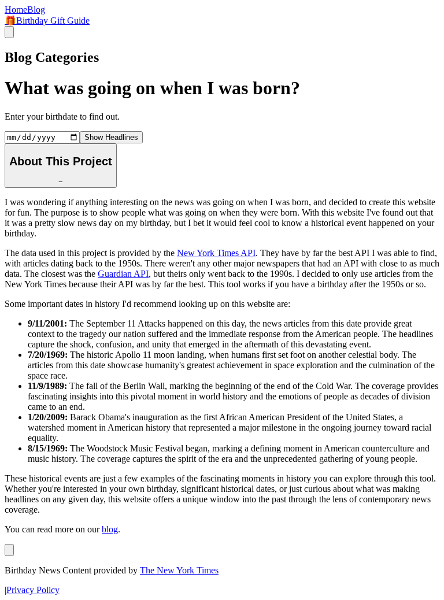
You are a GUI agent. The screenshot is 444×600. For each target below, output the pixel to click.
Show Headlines (111, 137)
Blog (36, 9)
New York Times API (216, 253)
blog (110, 529)
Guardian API (123, 274)
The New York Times (179, 570)
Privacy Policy (33, 590)
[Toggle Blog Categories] (9, 550)
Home (16, 9)
